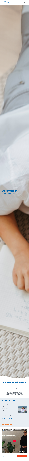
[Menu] (24, 2)
